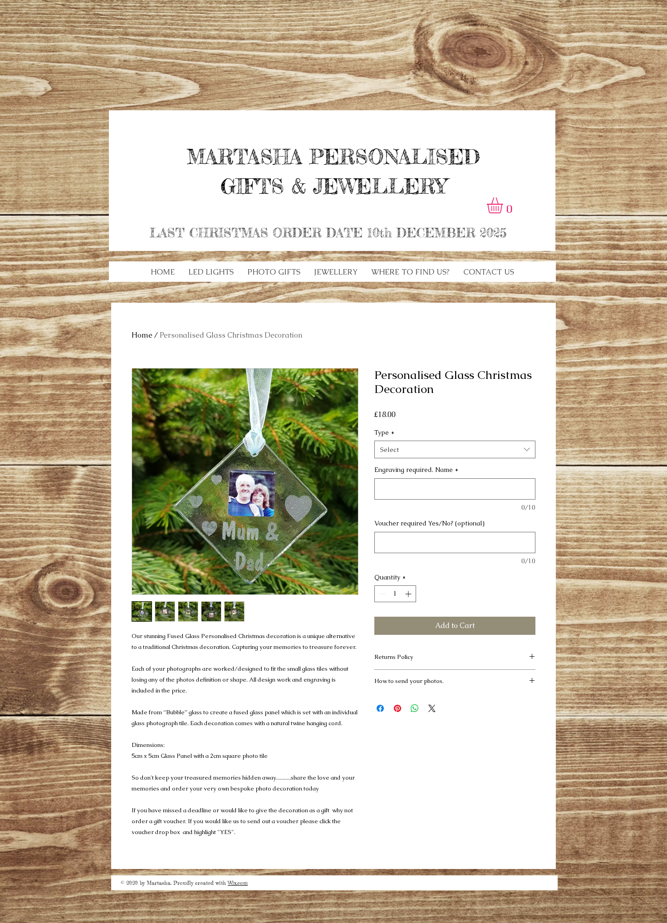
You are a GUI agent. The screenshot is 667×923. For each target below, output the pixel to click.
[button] (210, 272)
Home (142, 335)
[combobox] (454, 449)
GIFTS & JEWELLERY (333, 186)
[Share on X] (432, 708)
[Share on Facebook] (380, 708)
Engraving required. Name (416, 470)
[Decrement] (381, 594)
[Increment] (409, 594)
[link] (504, 205)
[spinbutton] (395, 594)
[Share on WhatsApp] (414, 708)
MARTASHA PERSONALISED (333, 156)
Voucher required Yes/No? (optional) (429, 523)
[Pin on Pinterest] (397, 708)
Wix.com (238, 882)
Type (384, 432)
